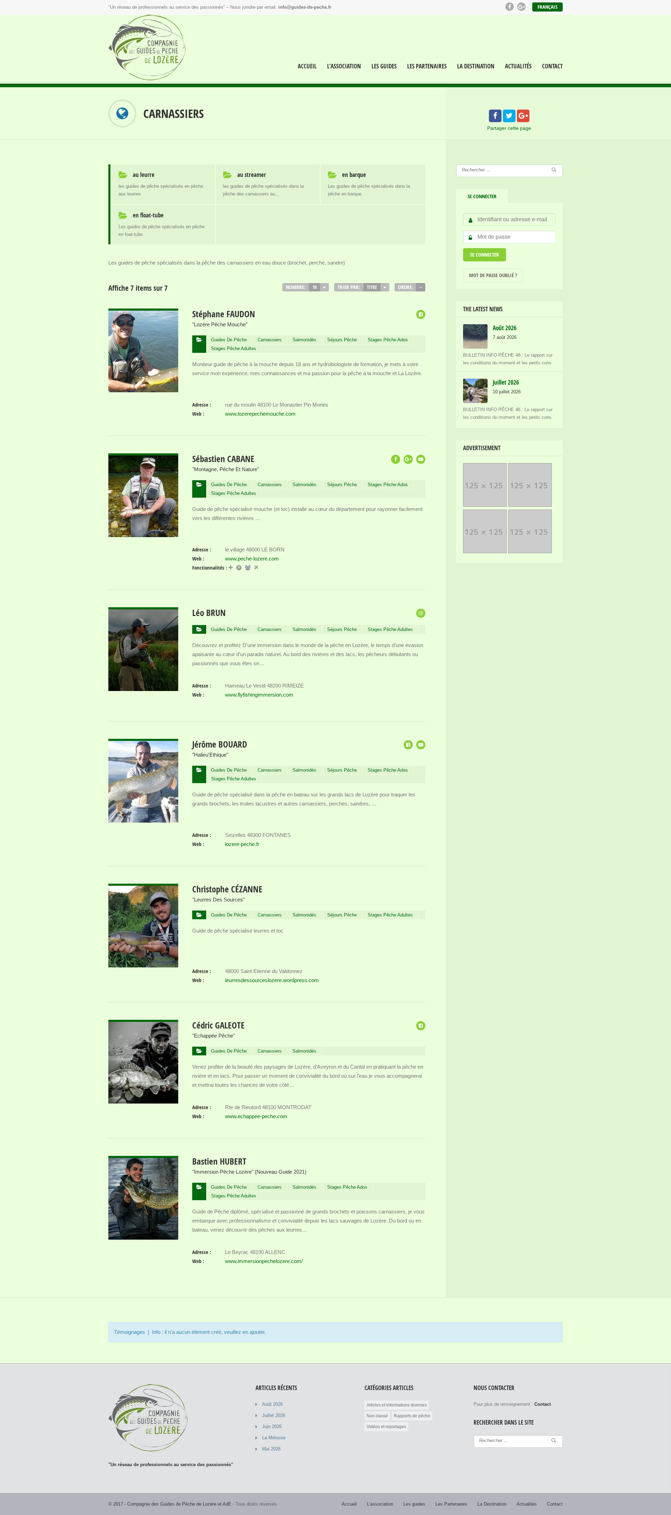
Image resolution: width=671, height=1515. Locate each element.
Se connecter (482, 196)
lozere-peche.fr (242, 844)
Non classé (377, 1415)
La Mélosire (274, 1437)
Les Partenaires (427, 66)
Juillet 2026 (273, 1415)
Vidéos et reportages (386, 1426)
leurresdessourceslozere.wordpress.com (272, 980)
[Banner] (485, 505)
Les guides (384, 66)
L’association (344, 66)
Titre (372, 287)
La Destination (476, 66)
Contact (552, 66)
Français (547, 6)
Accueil (307, 66)
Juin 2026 (272, 1426)
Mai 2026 (271, 1448)
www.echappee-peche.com (256, 1116)
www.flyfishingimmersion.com (259, 695)
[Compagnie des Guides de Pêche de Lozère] (149, 49)
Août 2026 (272, 1404)
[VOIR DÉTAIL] (143, 313)
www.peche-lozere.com (252, 559)
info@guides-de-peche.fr (304, 7)
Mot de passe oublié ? (493, 275)
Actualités (518, 66)
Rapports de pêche (412, 1415)
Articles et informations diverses (397, 1405)
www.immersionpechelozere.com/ (264, 1261)
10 (314, 287)
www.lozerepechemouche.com (260, 414)
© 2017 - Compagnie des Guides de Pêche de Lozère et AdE (169, 1504)
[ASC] (420, 287)
